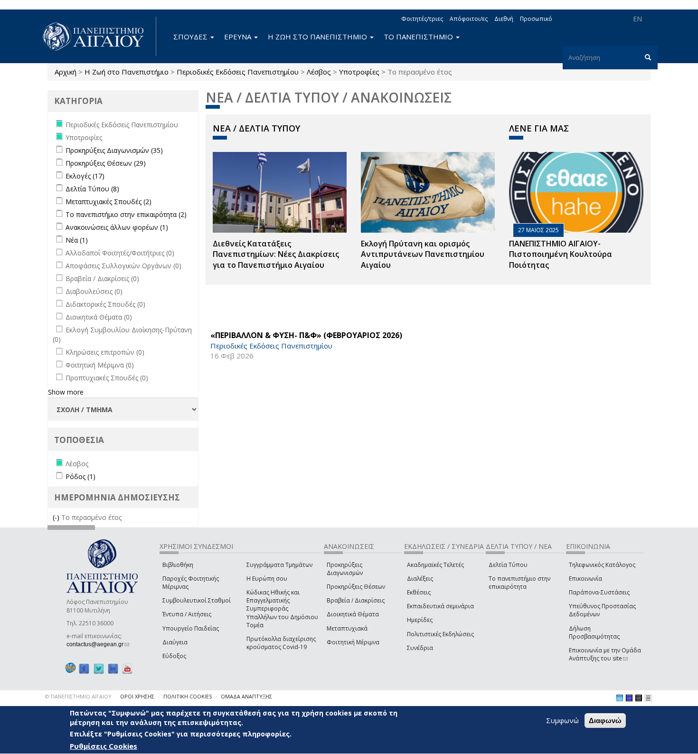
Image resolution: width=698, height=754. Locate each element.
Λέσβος (319, 71)
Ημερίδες (420, 620)
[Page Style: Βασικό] (619, 698)
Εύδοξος (174, 656)
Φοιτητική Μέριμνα (353, 642)
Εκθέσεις (419, 592)
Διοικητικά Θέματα (353, 614)
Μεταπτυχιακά (347, 628)
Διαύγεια (175, 642)
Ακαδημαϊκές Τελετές (435, 565)
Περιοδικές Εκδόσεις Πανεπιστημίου (238, 71)
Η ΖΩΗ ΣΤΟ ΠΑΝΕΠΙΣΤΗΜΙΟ (318, 36)
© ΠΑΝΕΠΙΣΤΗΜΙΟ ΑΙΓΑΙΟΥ (78, 696)
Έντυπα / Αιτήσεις (186, 614)
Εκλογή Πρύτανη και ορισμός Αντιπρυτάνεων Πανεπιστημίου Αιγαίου (422, 254)
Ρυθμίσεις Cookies (103, 746)
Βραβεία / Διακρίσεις (356, 600)
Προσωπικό (536, 19)
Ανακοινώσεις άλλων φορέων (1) (117, 227)
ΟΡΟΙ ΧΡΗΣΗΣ (137, 696)
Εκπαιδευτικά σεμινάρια (440, 606)
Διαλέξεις (420, 579)
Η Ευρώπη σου (266, 579)
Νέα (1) (77, 240)
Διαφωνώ (605, 720)
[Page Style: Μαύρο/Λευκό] (648, 698)
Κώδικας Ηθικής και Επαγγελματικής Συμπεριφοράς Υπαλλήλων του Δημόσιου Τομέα (282, 608)
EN (637, 18)
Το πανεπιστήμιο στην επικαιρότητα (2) (126, 214)
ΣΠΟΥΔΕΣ (191, 36)
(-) (57, 517)
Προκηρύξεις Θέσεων (356, 587)
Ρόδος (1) (80, 476)
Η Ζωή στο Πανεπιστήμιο (127, 71)
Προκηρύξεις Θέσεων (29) (106, 163)
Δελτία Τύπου (508, 565)
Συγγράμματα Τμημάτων (279, 565)
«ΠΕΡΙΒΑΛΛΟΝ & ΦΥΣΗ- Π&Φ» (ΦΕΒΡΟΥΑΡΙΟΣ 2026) (306, 335)
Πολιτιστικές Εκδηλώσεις (440, 634)
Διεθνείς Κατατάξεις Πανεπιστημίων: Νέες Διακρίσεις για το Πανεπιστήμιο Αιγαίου (276, 254)
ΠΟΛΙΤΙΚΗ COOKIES (187, 696)
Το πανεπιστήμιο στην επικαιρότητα (519, 583)
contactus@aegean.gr (97, 644)
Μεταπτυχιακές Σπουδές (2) (108, 201)
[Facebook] (84, 668)
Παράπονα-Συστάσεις (599, 592)
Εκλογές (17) (85, 175)
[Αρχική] (98, 36)
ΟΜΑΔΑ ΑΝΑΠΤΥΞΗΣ (246, 696)
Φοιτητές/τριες (422, 19)
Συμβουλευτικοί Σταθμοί (196, 600)
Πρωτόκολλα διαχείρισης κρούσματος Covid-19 (281, 643)
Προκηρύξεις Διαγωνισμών (345, 569)
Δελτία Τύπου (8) (92, 188)
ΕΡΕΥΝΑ (238, 36)
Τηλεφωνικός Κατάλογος (602, 565)
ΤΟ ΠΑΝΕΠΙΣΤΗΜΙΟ (419, 36)
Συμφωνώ (562, 720)
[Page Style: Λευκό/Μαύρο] (638, 698)
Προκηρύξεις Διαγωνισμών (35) (114, 150)
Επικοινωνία (585, 579)
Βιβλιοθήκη (177, 565)
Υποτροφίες (359, 71)
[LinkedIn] (113, 668)
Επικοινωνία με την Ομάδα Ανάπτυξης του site (605, 654)
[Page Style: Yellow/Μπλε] (629, 698)
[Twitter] (99, 668)
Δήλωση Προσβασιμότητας (594, 632)
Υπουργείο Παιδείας (190, 628)
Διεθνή (503, 19)
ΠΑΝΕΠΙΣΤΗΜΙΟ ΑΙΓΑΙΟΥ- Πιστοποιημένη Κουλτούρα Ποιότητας (560, 254)
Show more (66, 391)
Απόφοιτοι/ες (469, 19)
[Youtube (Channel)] (127, 668)
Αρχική (65, 71)
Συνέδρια (420, 648)
